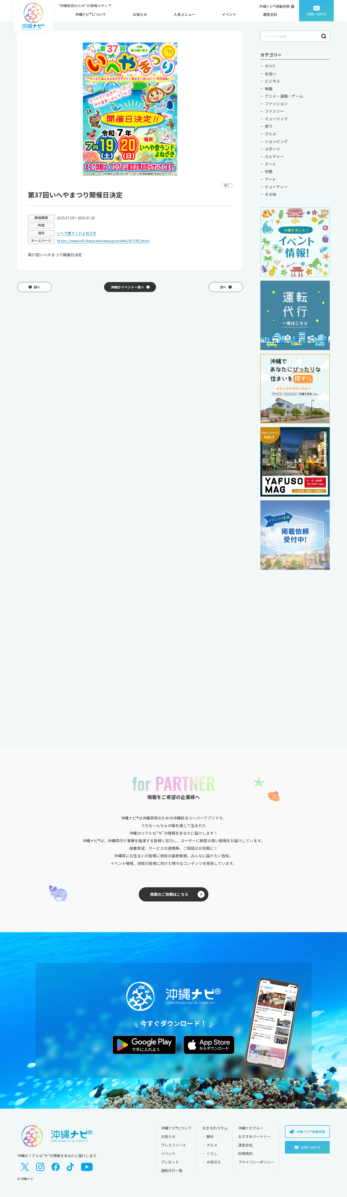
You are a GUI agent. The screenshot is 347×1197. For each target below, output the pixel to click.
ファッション (276, 103)
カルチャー (274, 156)
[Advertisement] (295, 648)
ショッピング (276, 141)
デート (270, 164)
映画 (268, 88)
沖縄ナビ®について (90, 14)
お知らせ (140, 14)
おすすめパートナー (254, 1136)
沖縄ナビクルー (250, 1127)
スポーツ (272, 149)
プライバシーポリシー (256, 1161)
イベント (229, 14)
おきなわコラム (215, 1127)
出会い (270, 73)
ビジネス (272, 81)
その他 (270, 194)
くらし (212, 1153)
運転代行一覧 (171, 1170)
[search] (324, 36)
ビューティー (276, 186)
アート (270, 179)
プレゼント (170, 1161)
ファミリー (274, 111)
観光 (210, 1136)
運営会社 (270, 14)
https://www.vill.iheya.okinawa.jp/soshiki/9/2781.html (103, 240)
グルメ (270, 134)
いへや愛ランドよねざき (77, 233)
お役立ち (214, 1161)
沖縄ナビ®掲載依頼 (274, 6)
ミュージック (276, 118)
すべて (270, 66)
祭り (268, 126)
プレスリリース (173, 1144)
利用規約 (245, 1153)
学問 (268, 171)
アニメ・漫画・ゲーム (284, 96)
